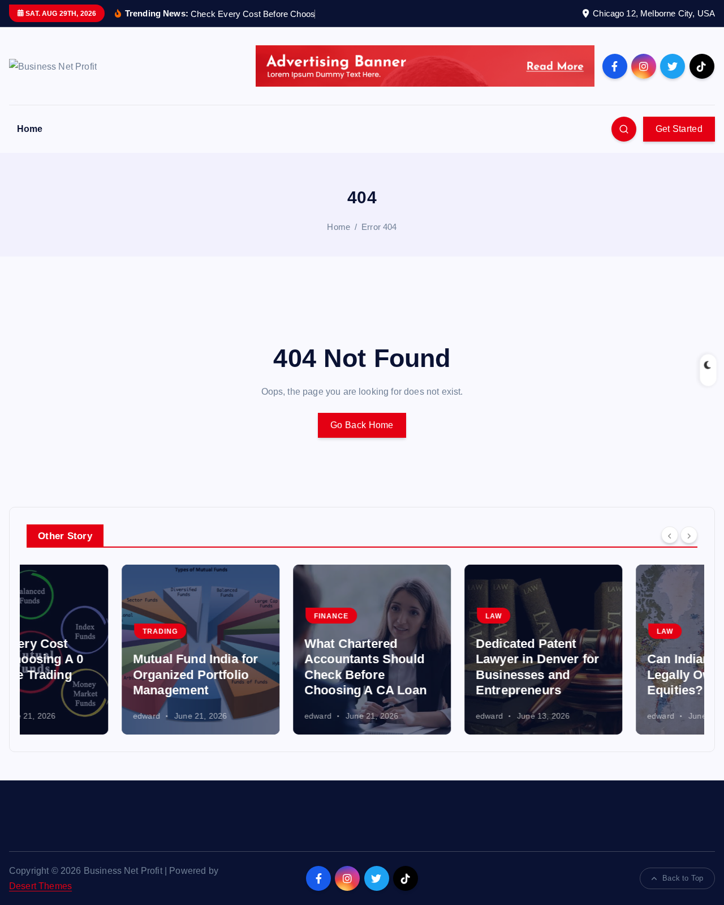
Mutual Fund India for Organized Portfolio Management (100, 674)
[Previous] (669, 534)
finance (236, 616)
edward (51, 715)
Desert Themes (40, 886)
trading (65, 631)
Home (30, 129)
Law (398, 616)
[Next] (688, 534)
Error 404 (379, 227)
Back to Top (682, 878)
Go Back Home (362, 425)
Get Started (679, 129)
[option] (105, 650)
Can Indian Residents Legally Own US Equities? (615, 674)
